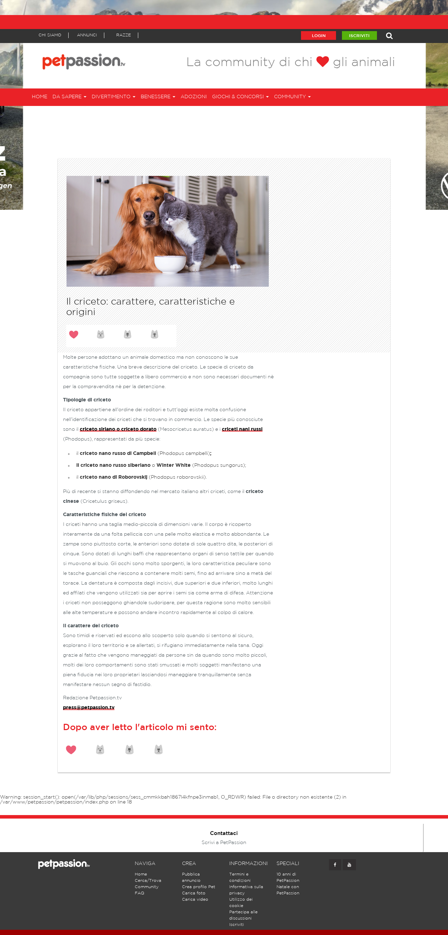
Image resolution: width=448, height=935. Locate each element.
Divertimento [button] (112, 97)
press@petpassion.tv (88, 708)
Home (39, 97)
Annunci (87, 35)
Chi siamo (49, 35)
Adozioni (194, 97)
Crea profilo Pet (198, 887)
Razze (123, 35)
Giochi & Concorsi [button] (238, 97)
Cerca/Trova (148, 881)
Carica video (195, 899)
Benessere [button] (156, 97)
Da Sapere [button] (67, 97)
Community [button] (290, 97)
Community (147, 887)
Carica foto (193, 893)
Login (319, 36)
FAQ (139, 893)
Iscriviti (359, 36)
